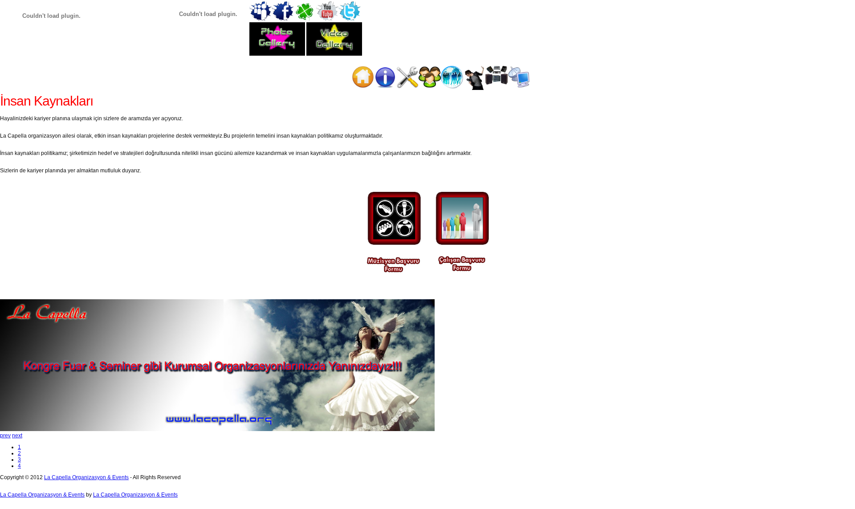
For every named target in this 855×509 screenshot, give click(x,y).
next (17, 435)
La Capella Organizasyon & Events (86, 477)
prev (5, 435)
